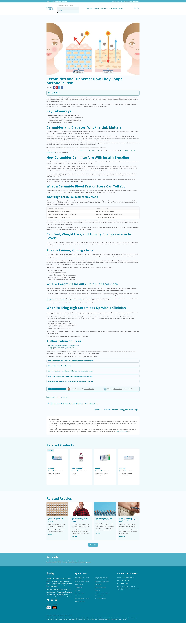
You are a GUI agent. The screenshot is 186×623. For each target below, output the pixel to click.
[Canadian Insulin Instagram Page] (52, 600)
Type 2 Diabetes (61, 397)
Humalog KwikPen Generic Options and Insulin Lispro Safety (80, 520)
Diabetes (50, 397)
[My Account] (135, 8)
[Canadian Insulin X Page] (56, 600)
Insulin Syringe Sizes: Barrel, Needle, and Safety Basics (104, 519)
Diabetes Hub (83, 150)
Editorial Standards (122, 431)
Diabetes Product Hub (90, 298)
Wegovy (122, 468)
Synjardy (118, 298)
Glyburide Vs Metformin (52, 299)
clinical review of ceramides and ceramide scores (61, 347)
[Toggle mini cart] (138, 8)
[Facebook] (54, 87)
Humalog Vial (76, 468)
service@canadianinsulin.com (128, 577)
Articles (121, 8)
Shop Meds (89, 8)
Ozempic (51, 468)
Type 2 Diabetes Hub (94, 150)
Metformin (111, 298)
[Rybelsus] (105, 458)
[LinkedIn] (62, 87)
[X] (59, 87)
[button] (93, 93)
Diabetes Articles (124, 150)
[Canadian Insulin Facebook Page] (47, 600)
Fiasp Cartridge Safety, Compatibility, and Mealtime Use (128, 520)
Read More (51, 534)
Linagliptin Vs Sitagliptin (76, 299)
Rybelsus (98, 468)
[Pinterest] (57, 87)
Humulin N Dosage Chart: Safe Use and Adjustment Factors (56, 520)
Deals (110, 8)
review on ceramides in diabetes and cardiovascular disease (64, 345)
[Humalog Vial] (81, 458)
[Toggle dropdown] (98, 8)
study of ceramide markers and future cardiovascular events (64, 349)
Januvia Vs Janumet (63, 299)
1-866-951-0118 (124, 583)
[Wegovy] (129, 458)
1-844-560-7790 (125, 580)
